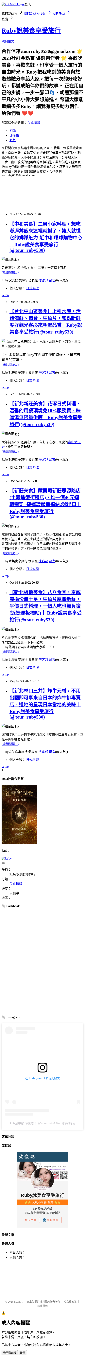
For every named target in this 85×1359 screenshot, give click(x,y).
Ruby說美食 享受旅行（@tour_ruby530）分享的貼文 (42, 1123)
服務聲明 (42, 1305)
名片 (12, 140)
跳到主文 (8, 41)
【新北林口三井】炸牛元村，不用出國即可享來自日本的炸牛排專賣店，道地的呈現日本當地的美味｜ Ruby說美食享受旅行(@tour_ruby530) (45, 704)
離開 (22, 1352)
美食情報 (34, 122)
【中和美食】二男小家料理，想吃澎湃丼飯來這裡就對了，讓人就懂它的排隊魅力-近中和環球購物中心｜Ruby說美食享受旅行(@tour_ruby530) (45, 237)
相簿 (12, 130)
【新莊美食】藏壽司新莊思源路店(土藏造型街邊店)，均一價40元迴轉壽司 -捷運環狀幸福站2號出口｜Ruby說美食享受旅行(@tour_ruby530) (45, 503)
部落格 (14, 135)
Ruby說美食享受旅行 (31, 30)
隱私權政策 (70, 1301)
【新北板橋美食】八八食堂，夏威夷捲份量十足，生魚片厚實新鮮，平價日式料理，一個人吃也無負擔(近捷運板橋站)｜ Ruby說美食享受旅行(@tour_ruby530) (45, 606)
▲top (5, 295)
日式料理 (32, 288)
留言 (52, 280)
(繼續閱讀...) (10, 272)
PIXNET (18, 1301)
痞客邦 (43, 280)
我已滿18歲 (9, 1352)
